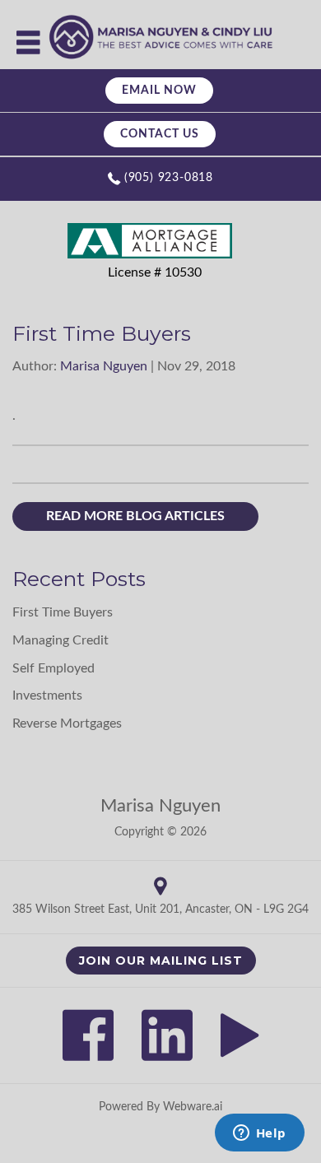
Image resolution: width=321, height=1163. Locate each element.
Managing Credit (60, 640)
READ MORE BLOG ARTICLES (135, 516)
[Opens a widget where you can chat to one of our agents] (259, 1134)
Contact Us (159, 134)
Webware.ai (192, 1107)
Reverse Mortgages (67, 723)
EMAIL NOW (159, 90)
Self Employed (53, 668)
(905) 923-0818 (168, 178)
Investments (47, 695)
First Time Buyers (62, 612)
